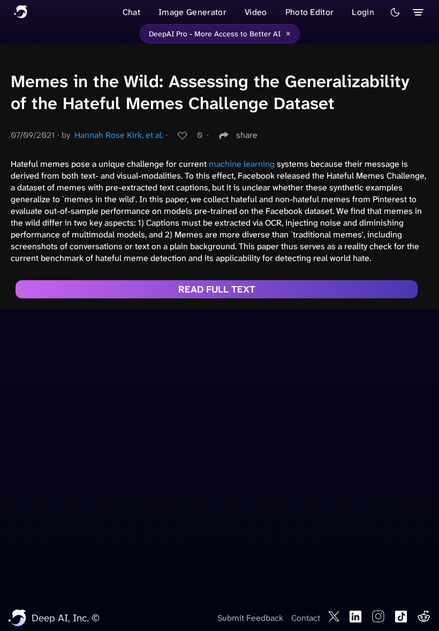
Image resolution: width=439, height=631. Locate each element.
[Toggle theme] (395, 12)
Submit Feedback (250, 618)
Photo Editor (309, 12)
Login (363, 12)
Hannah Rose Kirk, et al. (118, 135)
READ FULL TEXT (216, 289)
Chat (131, 12)
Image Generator (192, 12)
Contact (305, 618)
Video (256, 12)
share (247, 135)
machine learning (242, 164)
